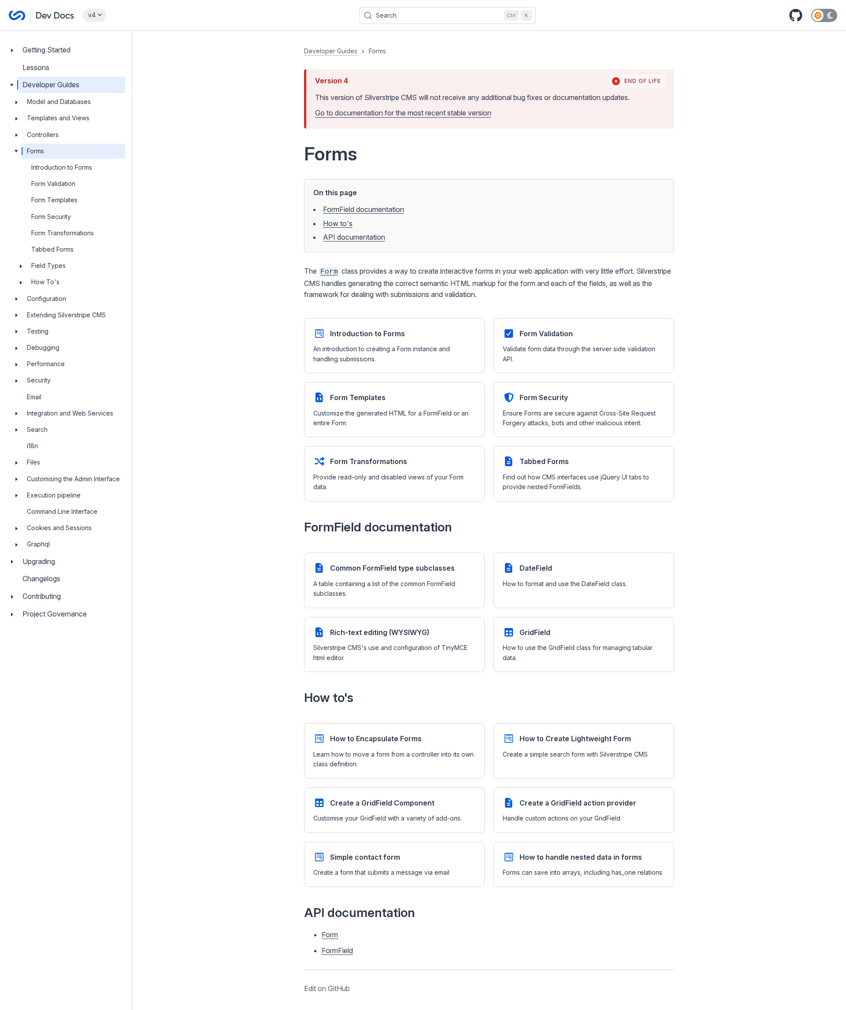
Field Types (48, 265)
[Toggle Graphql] (16, 544)
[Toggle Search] (16, 429)
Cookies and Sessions (59, 527)
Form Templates (54, 200)
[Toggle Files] (16, 462)
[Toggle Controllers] (16, 134)
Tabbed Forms (52, 249)
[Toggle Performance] (16, 363)
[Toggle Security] (16, 380)
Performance (46, 364)
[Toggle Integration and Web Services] (16, 413)
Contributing (41, 596)
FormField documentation (363, 209)
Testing (37, 331)
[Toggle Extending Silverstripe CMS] (16, 315)
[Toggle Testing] (16, 331)
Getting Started (46, 49)
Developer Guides (50, 85)
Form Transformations (62, 233)
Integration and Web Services (70, 413)
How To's (45, 282)
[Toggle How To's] (20, 282)
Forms (35, 151)
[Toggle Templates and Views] (16, 118)
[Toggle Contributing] (12, 596)
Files (33, 462)
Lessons (35, 67)
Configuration (46, 298)
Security (39, 380)
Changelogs (41, 578)
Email (34, 397)
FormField (337, 950)
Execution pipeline (54, 495)
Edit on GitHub (327, 988)
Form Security (51, 216)
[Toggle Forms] (16, 151)
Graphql (38, 544)
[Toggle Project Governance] (12, 614)
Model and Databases (59, 101)
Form (330, 934)
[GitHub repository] (795, 15)
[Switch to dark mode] (824, 15)
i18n (32, 445)
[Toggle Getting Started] (12, 50)
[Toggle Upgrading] (12, 561)
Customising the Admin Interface (73, 479)
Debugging (43, 347)
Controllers (43, 134)
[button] (489, 520)
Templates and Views (58, 118)
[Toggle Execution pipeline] (16, 495)
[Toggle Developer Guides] (12, 85)
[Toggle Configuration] (16, 298)
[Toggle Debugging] (16, 347)
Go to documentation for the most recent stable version (403, 112)
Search (37, 429)
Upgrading (38, 561)
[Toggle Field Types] (20, 265)
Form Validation (53, 183)
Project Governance (54, 613)
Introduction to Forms (61, 167)
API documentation (354, 237)
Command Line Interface (62, 511)
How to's (337, 223)
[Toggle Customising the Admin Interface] (16, 479)
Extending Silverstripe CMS (66, 315)
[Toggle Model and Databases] (16, 101)
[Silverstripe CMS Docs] (41, 15)
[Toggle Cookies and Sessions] (16, 527)
